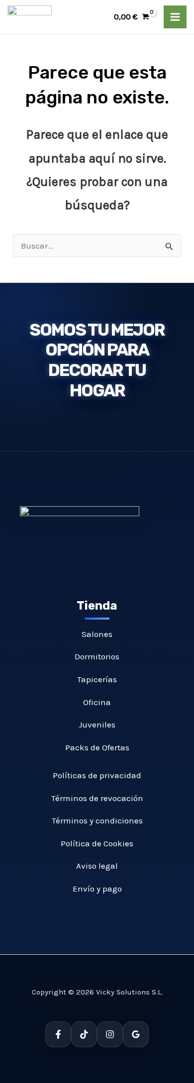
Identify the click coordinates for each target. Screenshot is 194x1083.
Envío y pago (97, 889)
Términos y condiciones (97, 820)
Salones (97, 634)
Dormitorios (97, 656)
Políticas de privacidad (97, 775)
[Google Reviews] (136, 1034)
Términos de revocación (97, 798)
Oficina (97, 702)
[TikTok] (84, 1034)
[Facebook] (58, 1034)
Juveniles (97, 724)
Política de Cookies (97, 843)
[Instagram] (110, 1034)
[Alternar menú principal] (175, 16)
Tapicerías (97, 679)
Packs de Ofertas (97, 747)
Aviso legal (97, 866)
